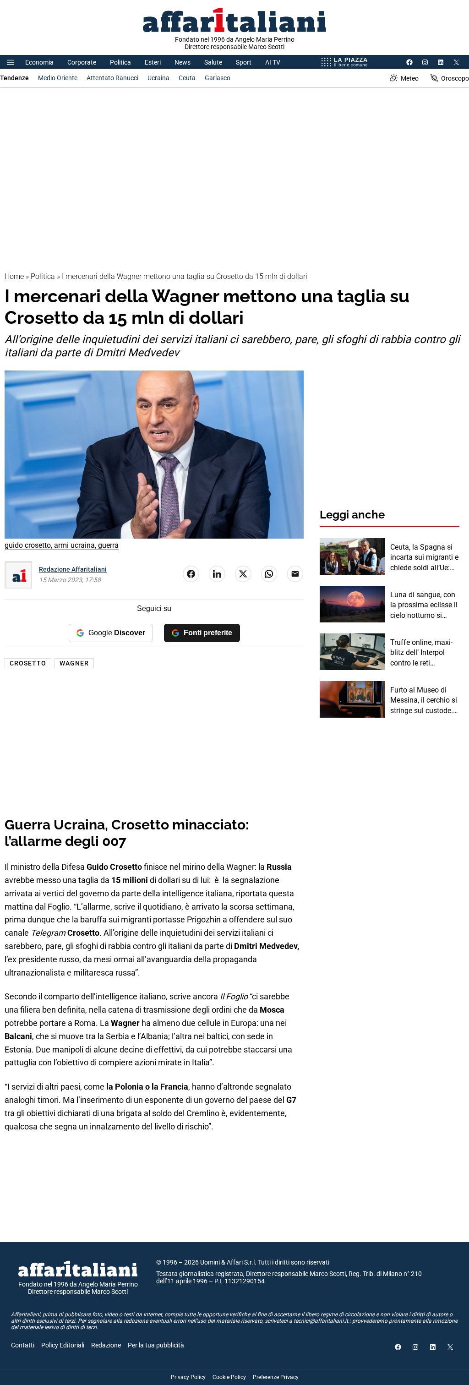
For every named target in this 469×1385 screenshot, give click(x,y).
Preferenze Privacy (276, 1377)
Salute (213, 62)
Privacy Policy (188, 1377)
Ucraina (158, 78)
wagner (74, 663)
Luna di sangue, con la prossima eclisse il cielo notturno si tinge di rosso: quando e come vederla (424, 605)
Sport (243, 62)
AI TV (272, 62)
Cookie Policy (229, 1377)
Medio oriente (57, 78)
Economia (39, 62)
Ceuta (187, 78)
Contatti (22, 1345)
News (183, 62)
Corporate (81, 62)
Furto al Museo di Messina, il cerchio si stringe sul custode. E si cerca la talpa (424, 701)
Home (14, 276)
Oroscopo (455, 78)
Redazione (106, 1345)
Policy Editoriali (62, 1345)
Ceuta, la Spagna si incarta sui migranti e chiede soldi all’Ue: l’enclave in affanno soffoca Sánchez (424, 558)
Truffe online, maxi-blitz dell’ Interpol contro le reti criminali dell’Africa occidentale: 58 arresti (421, 653)
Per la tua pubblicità (156, 1345)
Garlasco (217, 78)
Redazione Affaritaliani (73, 569)
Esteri (153, 62)
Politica (120, 62)
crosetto (28, 663)
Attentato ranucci (112, 78)
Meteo (410, 78)
